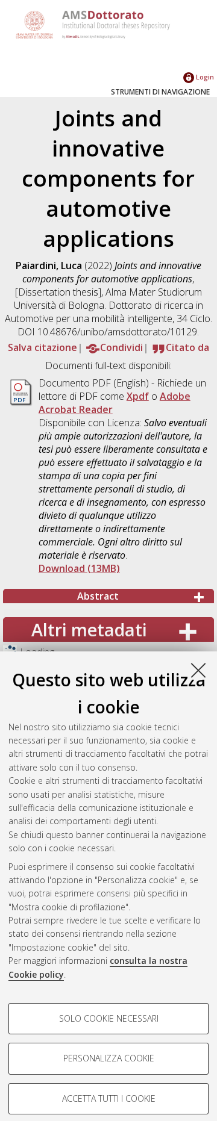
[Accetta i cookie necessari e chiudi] (198, 670)
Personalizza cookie (108, 1058)
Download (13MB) (79, 568)
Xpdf (138, 396)
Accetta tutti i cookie (109, 1098)
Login (204, 76)
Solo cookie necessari (109, 1018)
